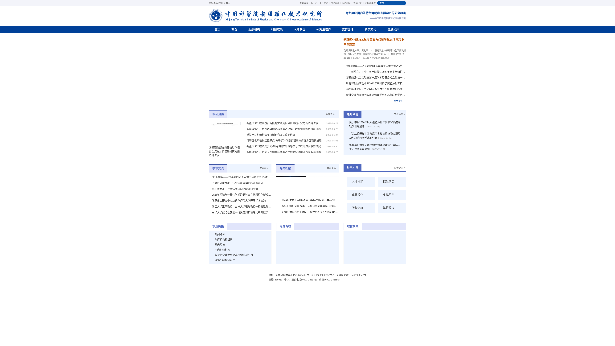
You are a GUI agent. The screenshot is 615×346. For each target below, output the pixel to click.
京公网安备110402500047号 (351, 275)
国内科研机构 (222, 249)
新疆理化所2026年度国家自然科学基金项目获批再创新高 (374, 42)
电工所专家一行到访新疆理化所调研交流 (235, 189)
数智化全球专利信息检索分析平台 (234, 255)
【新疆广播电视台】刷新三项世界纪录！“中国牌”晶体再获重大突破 (309, 212)
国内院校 (220, 244)
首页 (217, 29)
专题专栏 (285, 226)
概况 (234, 29)
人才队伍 (299, 29)
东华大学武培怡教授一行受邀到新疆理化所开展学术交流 (241, 212)
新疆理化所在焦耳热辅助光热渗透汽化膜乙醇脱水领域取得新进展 (283, 129)
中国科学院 (370, 3)
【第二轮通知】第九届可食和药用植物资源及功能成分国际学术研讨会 (374, 135)
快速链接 (218, 226)
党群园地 (347, 29)
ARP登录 (336, 3)
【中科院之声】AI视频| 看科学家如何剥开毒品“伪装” (309, 200)
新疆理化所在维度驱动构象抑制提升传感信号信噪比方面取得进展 (283, 146)
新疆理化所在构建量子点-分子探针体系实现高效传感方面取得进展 (284, 140)
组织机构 (254, 29)
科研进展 (218, 114)
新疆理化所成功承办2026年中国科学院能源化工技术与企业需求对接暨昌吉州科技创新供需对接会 (376, 83)
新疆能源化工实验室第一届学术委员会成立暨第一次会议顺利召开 (376, 77)
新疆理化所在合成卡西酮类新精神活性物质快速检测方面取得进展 (283, 152)
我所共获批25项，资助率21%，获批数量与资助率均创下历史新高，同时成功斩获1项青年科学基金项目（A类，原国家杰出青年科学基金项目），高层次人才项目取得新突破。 (375, 54)
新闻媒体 (220, 234)
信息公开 (393, 29)
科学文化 (370, 29)
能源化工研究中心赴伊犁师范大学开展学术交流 (239, 200)
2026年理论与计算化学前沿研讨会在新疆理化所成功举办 (376, 89)
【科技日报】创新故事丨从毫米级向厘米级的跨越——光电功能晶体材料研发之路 (309, 206)
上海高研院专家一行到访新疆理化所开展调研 (237, 183)
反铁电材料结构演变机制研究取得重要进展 (270, 134)
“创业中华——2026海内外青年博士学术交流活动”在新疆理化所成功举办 (376, 66)
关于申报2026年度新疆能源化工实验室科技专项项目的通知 (374, 124)
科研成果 (277, 29)
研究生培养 (323, 29)
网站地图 (347, 3)
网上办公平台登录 (320, 3)
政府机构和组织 (224, 239)
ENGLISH (358, 3)
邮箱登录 (305, 3)
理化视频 (352, 226)
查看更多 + (399, 101)
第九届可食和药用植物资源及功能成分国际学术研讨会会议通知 (374, 147)
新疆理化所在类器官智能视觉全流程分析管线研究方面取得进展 (282, 123)
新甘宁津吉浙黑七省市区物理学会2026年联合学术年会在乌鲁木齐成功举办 (376, 95)
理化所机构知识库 (225, 260)
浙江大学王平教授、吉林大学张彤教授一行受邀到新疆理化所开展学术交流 (241, 206)
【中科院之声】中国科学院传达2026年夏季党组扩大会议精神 (376, 71)
